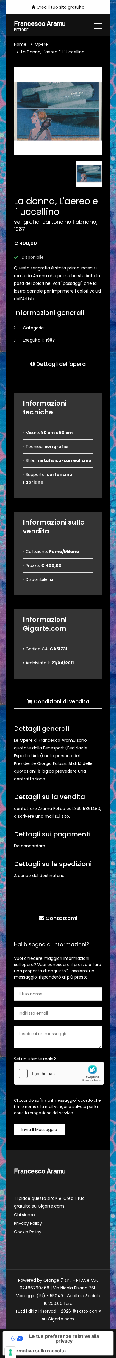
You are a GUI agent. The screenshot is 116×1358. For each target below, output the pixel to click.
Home (20, 44)
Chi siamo (24, 1215)
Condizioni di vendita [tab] (60, 701)
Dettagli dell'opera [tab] (60, 364)
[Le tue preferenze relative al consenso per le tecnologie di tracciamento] (10, 1352)
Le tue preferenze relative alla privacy (64, 1338)
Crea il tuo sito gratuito (59, 7)
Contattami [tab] (60, 918)
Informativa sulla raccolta (36, 1351)
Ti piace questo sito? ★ (49, 1202)
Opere (41, 44)
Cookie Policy (27, 1232)
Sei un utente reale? (35, 1059)
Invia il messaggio (39, 1130)
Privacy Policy (28, 1223)
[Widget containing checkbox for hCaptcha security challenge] (59, 1073)
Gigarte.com (61, 1319)
